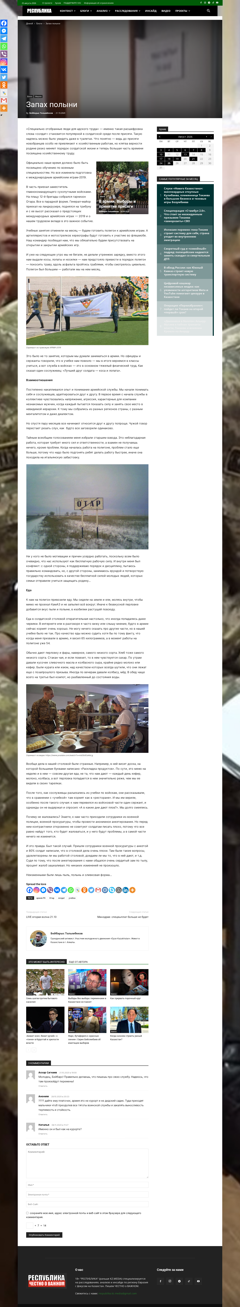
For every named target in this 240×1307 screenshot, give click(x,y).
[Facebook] (201, 3)
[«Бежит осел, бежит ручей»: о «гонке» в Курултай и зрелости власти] (45, 1020)
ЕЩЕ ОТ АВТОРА (78, 962)
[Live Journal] (77, 890)
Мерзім (38, 96)
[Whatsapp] (71, 890)
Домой (29, 23)
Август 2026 (185, 136)
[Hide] (1, 115)
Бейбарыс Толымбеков (41, 113)
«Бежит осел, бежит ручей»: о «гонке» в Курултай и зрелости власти (42, 1039)
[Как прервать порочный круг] (129, 982)
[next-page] (34, 1050)
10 (161, 154)
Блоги (39, 23)
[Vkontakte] (57, 890)
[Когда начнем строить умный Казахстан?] (129, 1020)
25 (169, 163)
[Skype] (112, 890)
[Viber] (50, 890)
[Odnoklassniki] (84, 890)
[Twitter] (91, 890)
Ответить (42, 1086)
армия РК (41, 898)
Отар (51, 898)
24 (161, 163)
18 (169, 158)
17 (161, 158)
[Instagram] (205, 3)
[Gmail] (98, 890)
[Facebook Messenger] (43, 890)
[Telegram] (209, 3)
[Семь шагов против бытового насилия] (45, 982)
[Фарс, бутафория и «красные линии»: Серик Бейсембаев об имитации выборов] (87, 1020)
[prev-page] (28, 1050)
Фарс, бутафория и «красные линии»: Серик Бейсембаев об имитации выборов (84, 1039)
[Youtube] (217, 3)
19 (177, 158)
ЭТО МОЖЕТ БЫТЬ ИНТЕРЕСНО (46, 962)
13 (185, 154)
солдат (61, 898)
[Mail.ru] (105, 890)
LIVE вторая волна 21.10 (41, 917)
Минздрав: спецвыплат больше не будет (122, 917)
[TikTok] (213, 3)
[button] (208, 11)
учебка (72, 898)
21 (193, 158)
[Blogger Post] (119, 890)
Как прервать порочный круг (125, 998)
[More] (132, 890)
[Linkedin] (125, 890)
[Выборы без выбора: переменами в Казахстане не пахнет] (87, 982)
